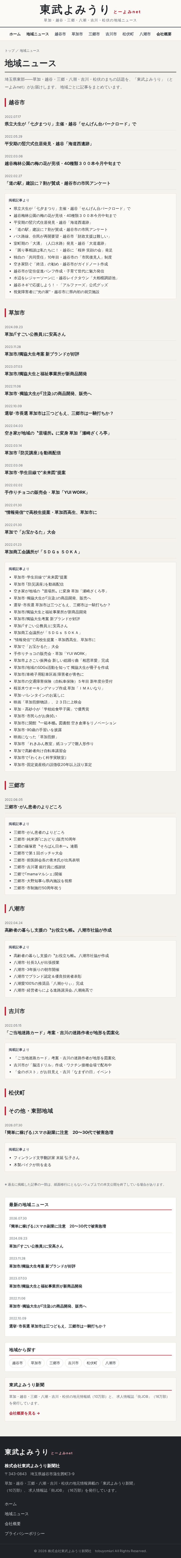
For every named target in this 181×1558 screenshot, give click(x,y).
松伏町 (128, 34)
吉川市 (111, 34)
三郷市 (94, 34)
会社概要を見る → (24, 1413)
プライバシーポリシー (25, 1533)
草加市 (77, 34)
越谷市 (60, 34)
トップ (10, 50)
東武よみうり (39, 1452)
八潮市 (145, 34)
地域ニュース (37, 34)
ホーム (15, 34)
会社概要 (164, 34)
